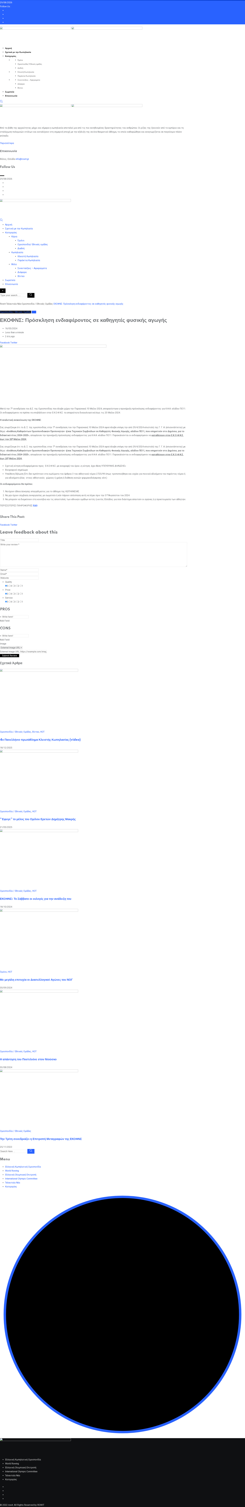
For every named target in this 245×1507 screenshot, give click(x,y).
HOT (42, 731)
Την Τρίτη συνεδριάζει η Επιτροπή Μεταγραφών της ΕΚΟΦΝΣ (41, 1139)
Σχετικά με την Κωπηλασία (18, 52)
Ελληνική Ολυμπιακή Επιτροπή (20, 1174)
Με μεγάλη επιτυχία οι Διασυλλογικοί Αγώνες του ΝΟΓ (36, 979)
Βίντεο (20, 88)
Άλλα (14, 264)
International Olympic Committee (21, 1178)
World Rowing (12, 1170)
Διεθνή (20, 68)
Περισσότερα (7, 143)
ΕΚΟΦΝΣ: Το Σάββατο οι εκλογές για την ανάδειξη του (35, 898)
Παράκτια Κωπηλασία (27, 76)
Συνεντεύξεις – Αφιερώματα (29, 80)
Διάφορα (21, 84)
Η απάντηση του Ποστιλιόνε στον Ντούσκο (28, 1059)
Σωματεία (9, 92)
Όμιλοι (20, 60)
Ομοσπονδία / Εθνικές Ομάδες (15, 731)
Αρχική (8, 48)
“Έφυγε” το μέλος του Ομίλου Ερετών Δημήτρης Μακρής (38, 819)
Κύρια (14, 236)
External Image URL (9, 651)
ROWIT (40, 1505)
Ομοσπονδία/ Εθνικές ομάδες (30, 64)
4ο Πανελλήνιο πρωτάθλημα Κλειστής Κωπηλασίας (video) (40, 739)
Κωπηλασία (17, 252)
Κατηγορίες (10, 56)
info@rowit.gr (22, 159)
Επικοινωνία (11, 96)
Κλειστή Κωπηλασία (26, 72)
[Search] (1, 102)
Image (3, 643)
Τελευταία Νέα (12, 1182)
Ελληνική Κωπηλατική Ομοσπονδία (23, 1166)
